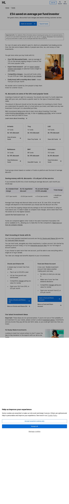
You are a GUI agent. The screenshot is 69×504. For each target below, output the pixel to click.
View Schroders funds (53, 161)
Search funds (44, 24)
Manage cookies (34, 431)
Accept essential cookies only (34, 421)
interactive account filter (38, 245)
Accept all (34, 426)
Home (7, 8)
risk (29, 113)
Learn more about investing (14, 118)
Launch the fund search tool (15, 215)
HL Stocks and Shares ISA (49, 238)
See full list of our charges (32, 76)
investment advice (49, 320)
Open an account (26, 24)
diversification (20, 113)
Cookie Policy (52, 415)
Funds (13, 8)
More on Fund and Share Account (45, 305)
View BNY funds (33, 162)
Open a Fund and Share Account (46, 299)
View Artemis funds (11, 138)
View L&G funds (53, 139)
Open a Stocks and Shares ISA (17, 301)
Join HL (53, 2)
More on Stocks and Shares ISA (17, 306)
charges (21, 281)
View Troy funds (33, 139)
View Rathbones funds (12, 161)
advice (44, 36)
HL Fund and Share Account (14, 240)
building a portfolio (44, 113)
